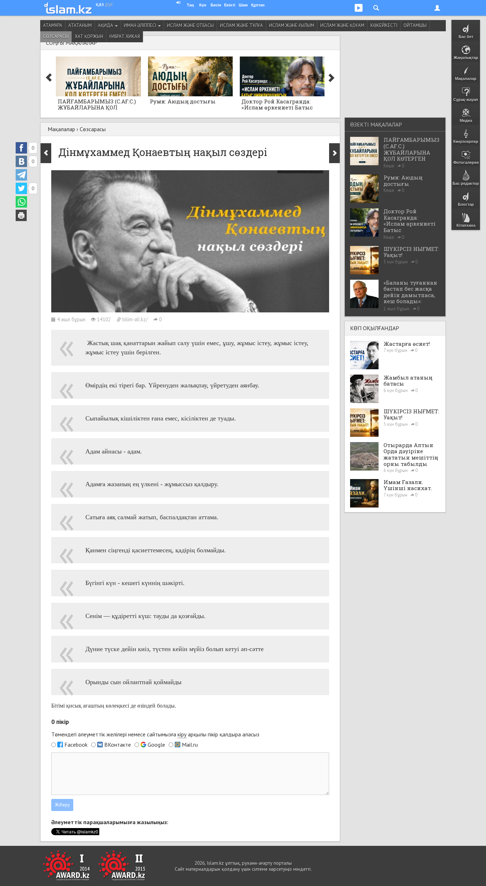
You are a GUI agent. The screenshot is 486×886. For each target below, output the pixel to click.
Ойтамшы (415, 25)
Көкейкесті (383, 25)
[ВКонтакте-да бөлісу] (21, 161)
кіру (182, 734)
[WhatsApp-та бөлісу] (21, 202)
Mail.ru (190, 744)
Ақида (106, 25)
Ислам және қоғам (342, 25)
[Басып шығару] (21, 215)
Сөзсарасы (56, 36)
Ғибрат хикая (124, 36)
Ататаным (80, 25)
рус (109, 3)
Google (156, 744)
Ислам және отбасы (190, 25)
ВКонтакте (117, 744)
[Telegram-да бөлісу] (21, 175)
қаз (100, 3)
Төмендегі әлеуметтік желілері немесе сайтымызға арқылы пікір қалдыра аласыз (155, 734)
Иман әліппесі (140, 25)
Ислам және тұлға (241, 25)
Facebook (76, 744)
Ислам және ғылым (291, 25)
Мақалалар (61, 129)
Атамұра (52, 25)
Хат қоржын (89, 36)
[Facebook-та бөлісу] (21, 148)
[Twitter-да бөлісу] (21, 188)
